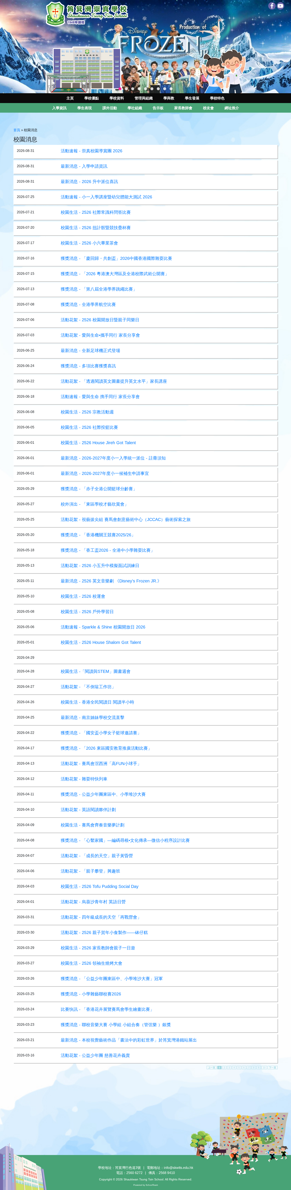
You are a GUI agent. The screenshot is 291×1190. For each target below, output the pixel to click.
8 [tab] (165, 89)
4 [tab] (139, 89)
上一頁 (211, 1067)
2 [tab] (126, 89)
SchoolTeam (152, 1185)
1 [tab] (120, 89)
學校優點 (91, 98)
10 (264, 1067)
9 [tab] (171, 89)
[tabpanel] (145, 46)
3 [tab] (133, 89)
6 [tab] (152, 89)
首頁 (16, 130)
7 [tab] (158, 89)
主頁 (70, 98)
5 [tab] (145, 89)
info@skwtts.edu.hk (178, 1168)
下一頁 (272, 1067)
